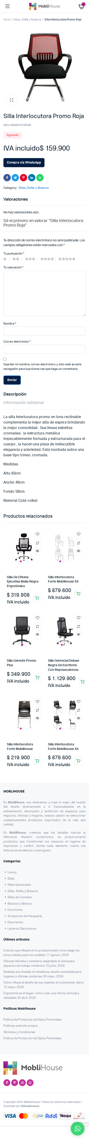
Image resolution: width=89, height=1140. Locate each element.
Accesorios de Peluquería (25, 916)
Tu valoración (13, 267)
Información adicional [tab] (23, 403)
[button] (11, 100)
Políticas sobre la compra (20, 1025)
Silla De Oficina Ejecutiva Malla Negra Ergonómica (23, 582)
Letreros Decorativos (22, 928)
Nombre (9, 323)
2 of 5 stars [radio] (17, 259)
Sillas (11, 878)
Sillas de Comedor (20, 897)
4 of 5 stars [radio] (48, 259)
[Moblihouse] (44, 6)
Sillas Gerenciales (19, 884)
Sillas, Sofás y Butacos (27, 19)
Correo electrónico (17, 341)
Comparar (37, 543)
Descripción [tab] (14, 394)
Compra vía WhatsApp (24, 162)
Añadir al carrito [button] (37, 598)
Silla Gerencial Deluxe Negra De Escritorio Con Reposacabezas (63, 665)
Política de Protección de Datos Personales (32, 1019)
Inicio (6, 19)
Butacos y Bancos (20, 903)
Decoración (15, 922)
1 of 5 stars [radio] (6, 259)
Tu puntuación (13, 253)
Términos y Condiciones (19, 1032)
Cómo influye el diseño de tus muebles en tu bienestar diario (43, 982)
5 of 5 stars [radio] (67, 259)
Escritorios (15, 909)
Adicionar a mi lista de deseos (37, 534)
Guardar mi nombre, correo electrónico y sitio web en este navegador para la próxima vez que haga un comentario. (42, 367)
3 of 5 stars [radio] (31, 259)
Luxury (12, 872)
